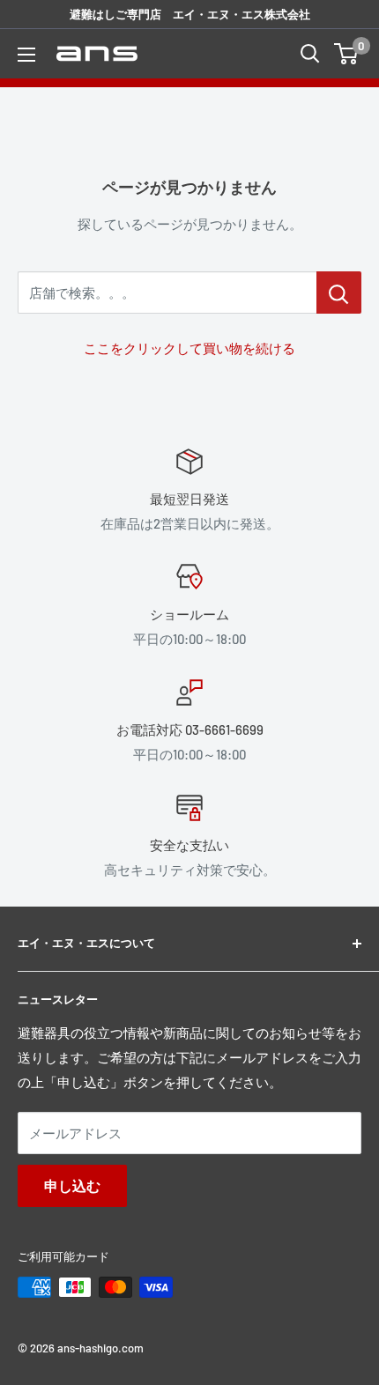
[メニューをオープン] (26, 55)
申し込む (72, 1185)
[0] (347, 53)
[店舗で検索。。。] (338, 292)
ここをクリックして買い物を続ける (189, 348)
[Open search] (310, 53)
